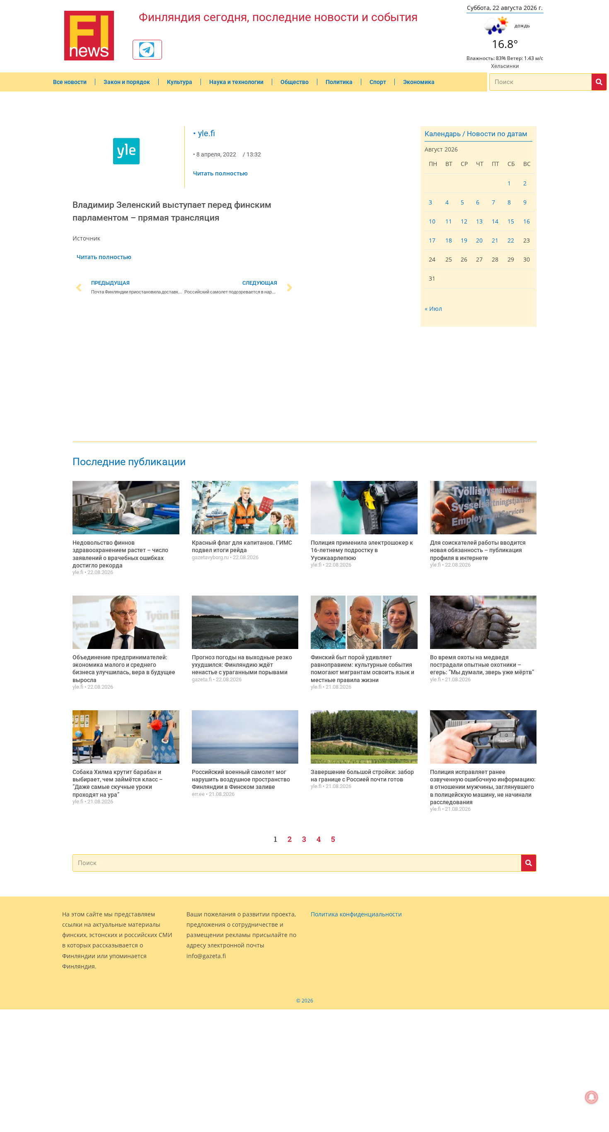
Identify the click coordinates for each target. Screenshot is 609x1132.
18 (448, 240)
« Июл (433, 308)
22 (511, 240)
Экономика (419, 82)
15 (511, 221)
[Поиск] (599, 82)
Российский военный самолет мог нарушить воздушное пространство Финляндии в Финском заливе (241, 779)
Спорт (378, 82)
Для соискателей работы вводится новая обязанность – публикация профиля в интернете (478, 550)
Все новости (70, 82)
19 (464, 240)
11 (448, 221)
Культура (179, 82)
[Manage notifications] (591, 1097)
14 (495, 221)
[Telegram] (146, 49)
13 (479, 221)
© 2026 (304, 1000)
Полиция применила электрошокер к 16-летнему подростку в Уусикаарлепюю (362, 550)
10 (432, 221)
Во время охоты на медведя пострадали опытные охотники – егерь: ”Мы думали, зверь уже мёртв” (482, 664)
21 (495, 240)
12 (464, 221)
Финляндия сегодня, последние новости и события (278, 17)
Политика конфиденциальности (356, 914)
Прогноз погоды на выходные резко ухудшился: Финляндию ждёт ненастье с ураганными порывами (242, 664)
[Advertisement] (184, 370)
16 (526, 221)
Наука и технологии (236, 82)
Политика (339, 82)
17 (432, 240)
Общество (294, 82)
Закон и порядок (127, 82)
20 (479, 240)
